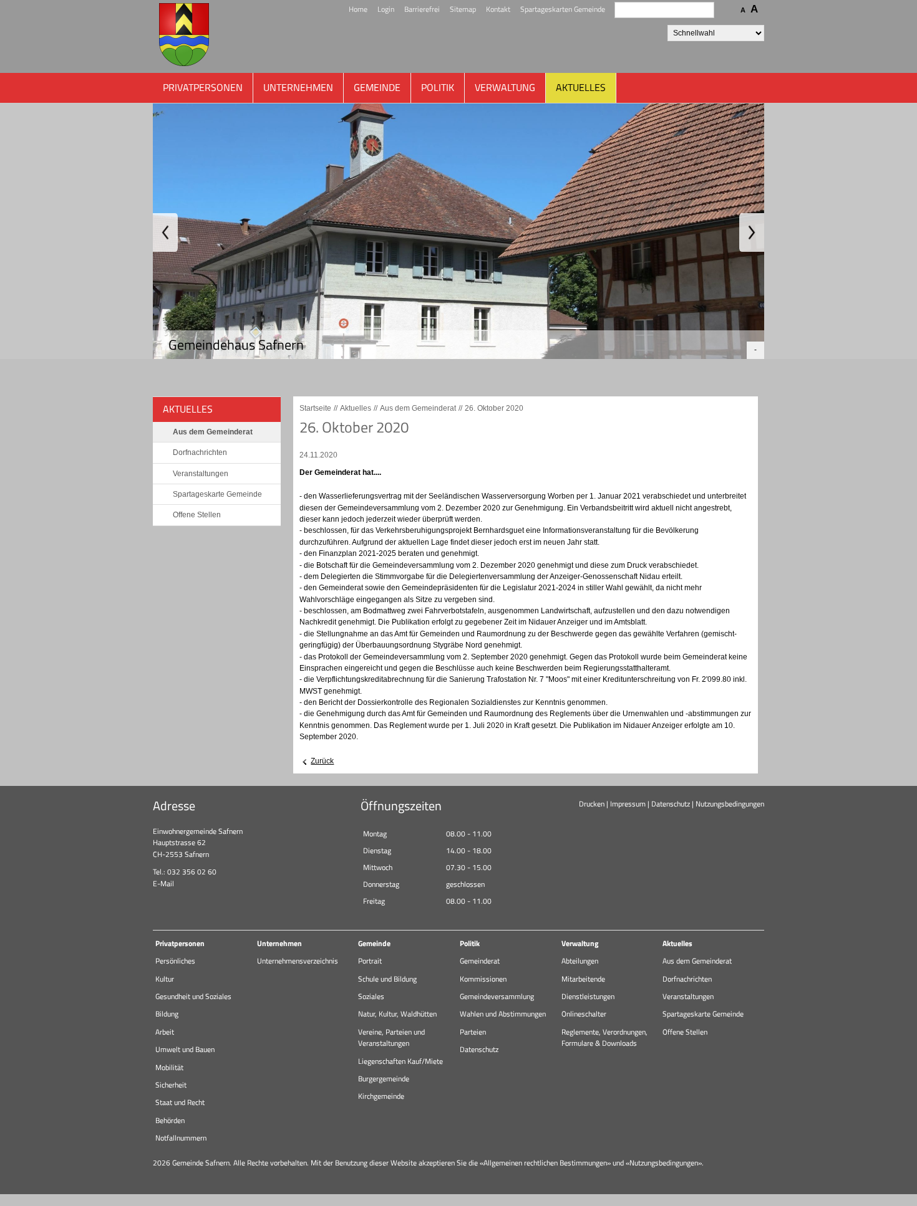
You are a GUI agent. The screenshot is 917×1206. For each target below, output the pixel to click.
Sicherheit (171, 1085)
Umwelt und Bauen (185, 1049)
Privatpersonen (203, 87)
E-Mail (163, 883)
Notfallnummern (180, 1138)
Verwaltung (505, 87)
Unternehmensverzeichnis (297, 961)
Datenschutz (670, 804)
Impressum (628, 804)
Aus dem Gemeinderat (213, 432)
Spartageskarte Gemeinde (217, 494)
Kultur (164, 979)
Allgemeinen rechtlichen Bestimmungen (545, 1163)
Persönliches (175, 961)
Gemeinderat (480, 961)
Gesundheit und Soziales (193, 996)
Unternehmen (298, 87)
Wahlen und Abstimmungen (503, 1014)
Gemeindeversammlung (497, 996)
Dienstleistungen (587, 996)
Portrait (370, 961)
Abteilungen (579, 961)
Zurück (322, 761)
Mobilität (169, 1067)
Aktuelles (581, 87)
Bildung (166, 1014)
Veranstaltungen (200, 473)
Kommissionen (483, 979)
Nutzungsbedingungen (730, 804)
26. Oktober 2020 (494, 408)
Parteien (473, 1032)
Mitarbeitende (583, 979)
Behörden (170, 1120)
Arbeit (164, 1032)
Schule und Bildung (387, 979)
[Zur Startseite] (184, 36)
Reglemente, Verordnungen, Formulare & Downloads (604, 1037)
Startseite (315, 408)
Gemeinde (377, 87)
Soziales (371, 996)
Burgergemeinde (383, 1078)
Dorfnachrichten (200, 452)
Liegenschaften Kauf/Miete (400, 1061)
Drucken (591, 804)
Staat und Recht (180, 1102)
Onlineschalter (583, 1014)
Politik (437, 87)
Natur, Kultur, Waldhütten (397, 1014)
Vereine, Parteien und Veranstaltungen (391, 1037)
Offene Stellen (197, 514)
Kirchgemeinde (381, 1096)
